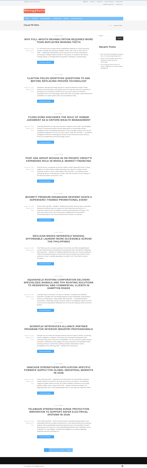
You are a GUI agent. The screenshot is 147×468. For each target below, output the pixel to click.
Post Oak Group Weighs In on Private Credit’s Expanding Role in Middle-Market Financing (58, 159)
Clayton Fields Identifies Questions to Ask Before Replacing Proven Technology (58, 79)
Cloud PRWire (58, 35)
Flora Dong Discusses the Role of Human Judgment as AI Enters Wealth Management (59, 118)
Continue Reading (45, 62)
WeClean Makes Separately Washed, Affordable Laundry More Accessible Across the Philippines (59, 238)
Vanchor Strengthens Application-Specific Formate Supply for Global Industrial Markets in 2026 (58, 370)
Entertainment (45, 18)
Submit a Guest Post (108, 4)
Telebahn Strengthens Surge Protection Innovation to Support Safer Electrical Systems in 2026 (58, 411)
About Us (92, 1)
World (27, 18)
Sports (66, 18)
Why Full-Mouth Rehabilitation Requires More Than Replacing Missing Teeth (58, 41)
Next (69, 450)
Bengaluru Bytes (39, 466)
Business (35, 18)
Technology (57, 18)
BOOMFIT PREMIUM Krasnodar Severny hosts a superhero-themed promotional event (58, 198)
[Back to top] (122, 466)
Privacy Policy (119, 1)
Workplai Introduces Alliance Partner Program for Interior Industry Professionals (58, 328)
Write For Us (119, 4)
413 (62, 450)
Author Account (76, 18)
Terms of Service (109, 1)
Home (86, 1)
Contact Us (100, 1)
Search (101, 35)
